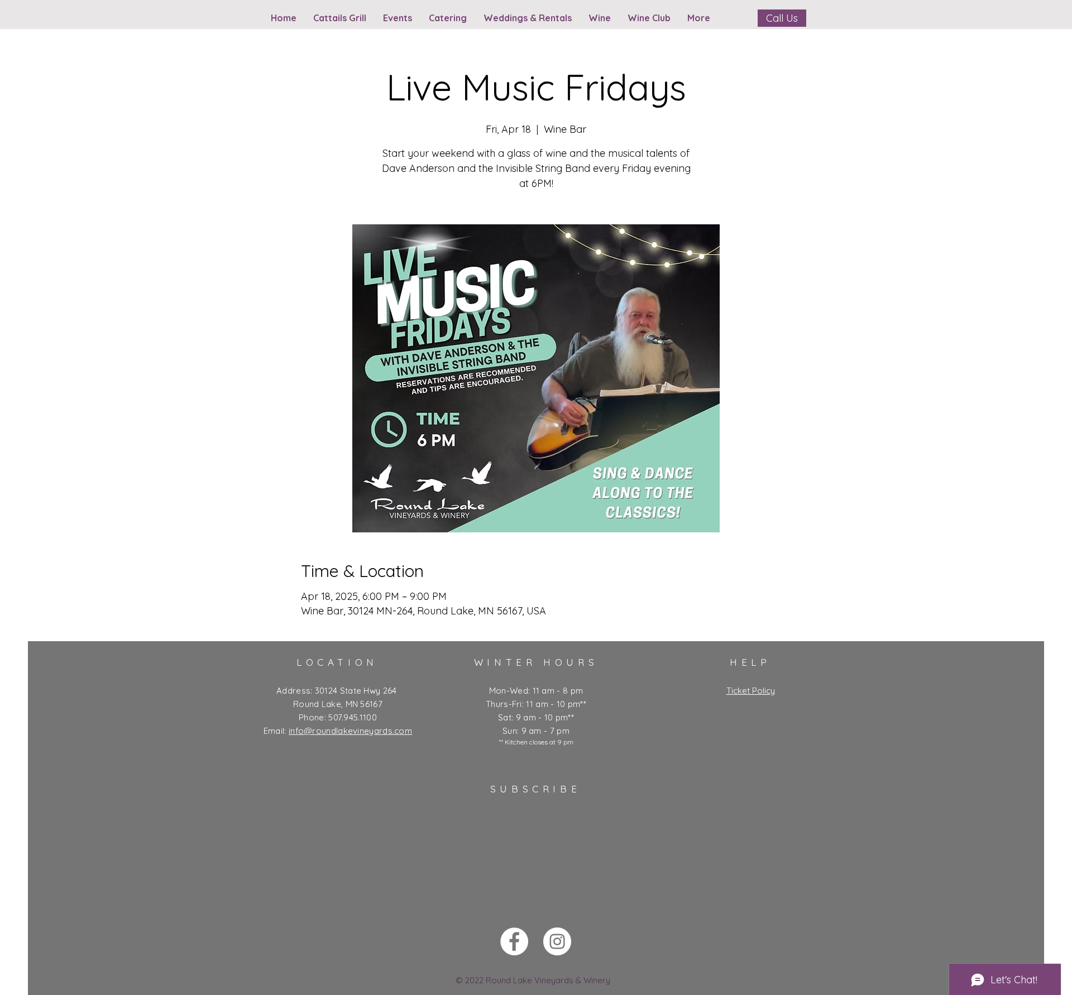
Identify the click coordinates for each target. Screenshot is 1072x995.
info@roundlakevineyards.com (350, 730)
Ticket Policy (750, 690)
